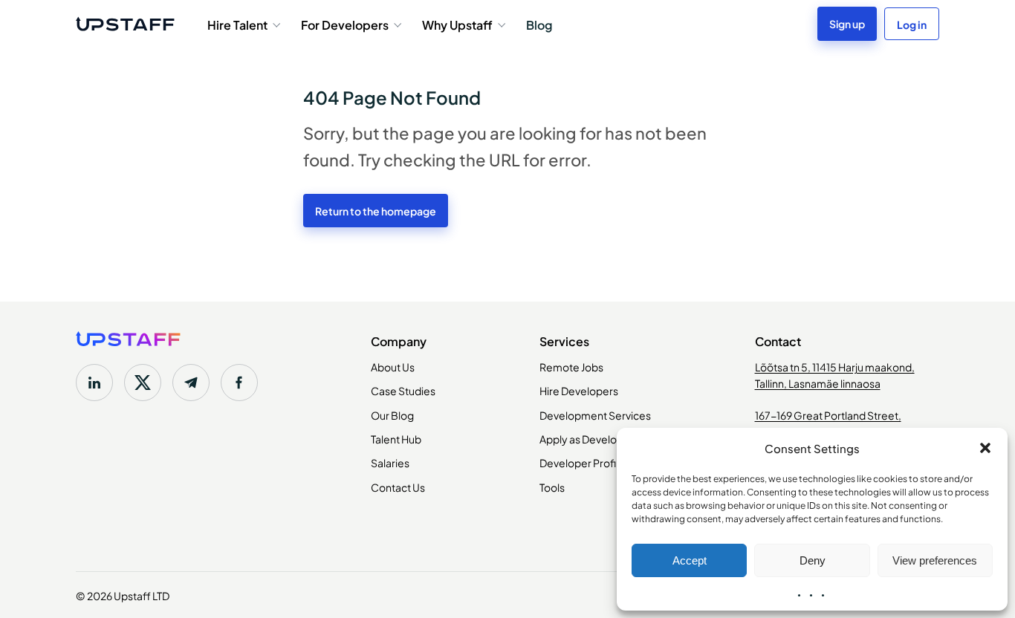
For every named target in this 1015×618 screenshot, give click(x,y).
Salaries (390, 462)
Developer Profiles (584, 462)
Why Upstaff (457, 24)
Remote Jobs (571, 366)
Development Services (595, 414)
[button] (985, 447)
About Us (393, 366)
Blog (539, 24)
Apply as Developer (586, 438)
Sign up (847, 23)
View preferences (934, 560)
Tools (552, 486)
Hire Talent (237, 24)
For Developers (345, 24)
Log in (912, 24)
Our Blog (392, 414)
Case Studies (403, 390)
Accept (689, 560)
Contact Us (398, 486)
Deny (813, 560)
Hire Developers (578, 390)
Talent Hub (396, 438)
